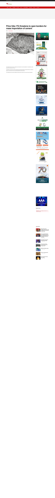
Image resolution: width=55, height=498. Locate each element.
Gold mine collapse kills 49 (44, 252)
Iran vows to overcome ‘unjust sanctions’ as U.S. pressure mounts (44, 245)
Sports (34, 7)
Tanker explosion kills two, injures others (44, 257)
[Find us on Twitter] (48, 0)
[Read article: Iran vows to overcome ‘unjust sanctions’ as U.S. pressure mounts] (38, 245)
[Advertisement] (35, 3)
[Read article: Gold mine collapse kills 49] (38, 253)
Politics (18, 7)
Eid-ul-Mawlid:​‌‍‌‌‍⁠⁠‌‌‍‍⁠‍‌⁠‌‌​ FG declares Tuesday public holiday (44, 240)
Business (14, 7)
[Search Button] (48, 7)
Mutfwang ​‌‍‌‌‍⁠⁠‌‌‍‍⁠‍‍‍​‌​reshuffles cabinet (44, 248)
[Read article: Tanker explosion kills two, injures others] (38, 258)
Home (7, 7)
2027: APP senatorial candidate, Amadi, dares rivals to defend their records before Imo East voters (45, 230)
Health (21, 7)
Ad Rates (38, 7)
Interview (30, 7)
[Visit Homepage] (9, 4)
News (10, 7)
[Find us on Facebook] (47, 0)
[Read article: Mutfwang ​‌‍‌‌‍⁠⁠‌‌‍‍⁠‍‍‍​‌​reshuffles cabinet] (38, 249)
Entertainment (25, 7)
